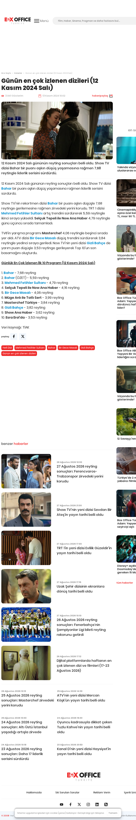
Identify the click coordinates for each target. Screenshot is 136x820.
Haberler (18, 73)
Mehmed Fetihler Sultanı (30, 347)
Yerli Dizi (7, 347)
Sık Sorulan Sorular (67, 792)
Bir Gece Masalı (68, 347)
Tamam (112, 813)
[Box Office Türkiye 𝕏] (79, 804)
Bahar (51, 347)
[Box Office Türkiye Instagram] (88, 804)
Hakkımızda (34, 792)
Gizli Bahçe (87, 347)
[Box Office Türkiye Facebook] (70, 804)
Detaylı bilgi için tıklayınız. (91, 813)
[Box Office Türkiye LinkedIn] (97, 804)
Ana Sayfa (6, 73)
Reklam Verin (101, 792)
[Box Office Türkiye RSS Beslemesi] (106, 804)
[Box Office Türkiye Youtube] (61, 804)
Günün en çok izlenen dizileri (19, 353)
